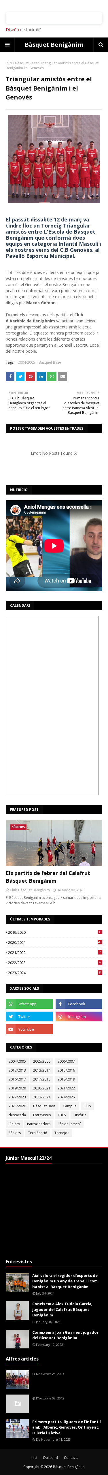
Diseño (12, 29)
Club (87, 1106)
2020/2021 (55, 942)
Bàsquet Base (26, 63)
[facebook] (79, 1004)
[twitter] (29, 1016)
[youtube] (29, 1029)
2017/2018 (41, 1079)
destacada (17, 1115)
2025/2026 (17, 1106)
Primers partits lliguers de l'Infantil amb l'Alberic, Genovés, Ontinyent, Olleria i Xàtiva (66, 1427)
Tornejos (61, 1132)
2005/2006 (41, 1061)
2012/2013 (17, 1070)
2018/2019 (66, 1079)
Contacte (71, 1457)
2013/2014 (41, 1070)
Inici (9, 63)
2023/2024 (54, 972)
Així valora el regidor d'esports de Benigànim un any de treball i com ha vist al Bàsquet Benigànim (65, 1281)
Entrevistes (42, 1115)
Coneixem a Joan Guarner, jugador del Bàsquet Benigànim (65, 1335)
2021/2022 (54, 952)
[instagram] (79, 1016)
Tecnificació (37, 1132)
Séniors (15, 1132)
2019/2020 (55, 932)
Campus (69, 1106)
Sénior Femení (69, 1123)
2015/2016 (66, 1070)
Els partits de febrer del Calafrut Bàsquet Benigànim (48, 876)
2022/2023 (54, 962)
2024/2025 (66, 1097)
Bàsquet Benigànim (54, 44)
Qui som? (50, 1457)
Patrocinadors (38, 1123)
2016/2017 (17, 1079)
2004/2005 (26, 362)
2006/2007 (66, 1061)
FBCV (62, 1115)
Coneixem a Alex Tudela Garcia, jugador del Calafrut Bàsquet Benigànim (62, 1309)
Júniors (14, 1123)
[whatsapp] (29, 1004)
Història (79, 1115)
